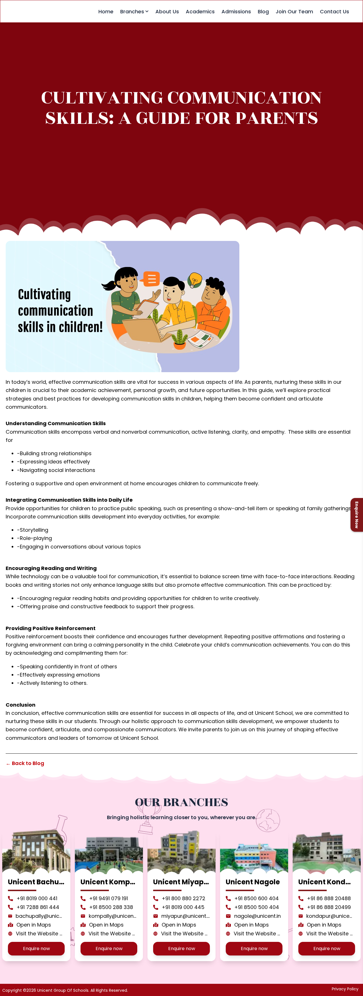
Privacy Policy (345, 989)
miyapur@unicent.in (185, 915)
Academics (200, 11)
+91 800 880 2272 (183, 898)
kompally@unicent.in (113, 915)
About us (167, 11)
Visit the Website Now (40, 933)
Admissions (236, 11)
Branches (132, 11)
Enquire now (36, 948)
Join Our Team (294, 11)
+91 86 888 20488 (329, 898)
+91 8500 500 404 (256, 907)
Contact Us (334, 11)
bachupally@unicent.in (40, 915)
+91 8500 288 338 (111, 907)
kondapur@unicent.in (330, 915)
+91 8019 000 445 (183, 907)
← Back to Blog (25, 763)
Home (105, 11)
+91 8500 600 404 (256, 898)
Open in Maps (33, 924)
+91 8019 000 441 (36, 898)
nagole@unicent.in (257, 915)
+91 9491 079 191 (108, 898)
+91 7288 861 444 (37, 907)
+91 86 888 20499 (329, 907)
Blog (263, 11)
